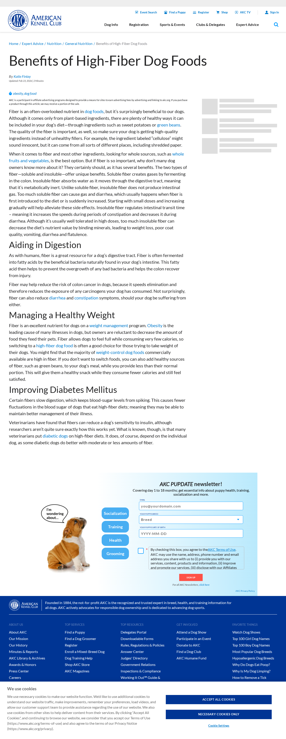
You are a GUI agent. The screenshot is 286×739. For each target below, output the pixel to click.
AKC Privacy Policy (245, 591)
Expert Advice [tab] (247, 24)
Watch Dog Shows (246, 632)
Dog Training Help (79, 658)
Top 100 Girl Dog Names (251, 638)
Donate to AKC (188, 645)
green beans (168, 124)
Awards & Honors (22, 664)
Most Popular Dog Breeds (252, 651)
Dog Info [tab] (111, 24)
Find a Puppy (177, 12)
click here (204, 584)
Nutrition (54, 43)
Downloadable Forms (137, 638)
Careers (15, 677)
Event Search (148, 12)
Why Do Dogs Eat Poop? (251, 664)
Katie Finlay (22, 76)
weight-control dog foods (120, 352)
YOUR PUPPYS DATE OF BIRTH (152, 527)
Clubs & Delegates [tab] (210, 24)
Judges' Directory (134, 658)
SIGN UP (191, 577)
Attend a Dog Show (191, 632)
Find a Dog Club (189, 651)
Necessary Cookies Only (219, 714)
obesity (18, 93)
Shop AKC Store (77, 664)
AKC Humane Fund (191, 658)
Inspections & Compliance (141, 671)
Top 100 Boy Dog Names (251, 645)
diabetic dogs (55, 435)
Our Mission (18, 638)
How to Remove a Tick (249, 677)
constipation (86, 297)
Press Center (19, 671)
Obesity (154, 325)
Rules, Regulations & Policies (142, 645)
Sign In (274, 12)
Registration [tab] (139, 24)
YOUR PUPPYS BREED (149, 514)
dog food (30, 93)
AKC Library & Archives (27, 658)
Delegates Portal (133, 632)
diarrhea (57, 297)
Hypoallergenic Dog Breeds (253, 658)
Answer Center (132, 651)
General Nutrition (79, 43)
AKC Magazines (77, 671)
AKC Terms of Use (222, 549)
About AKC (18, 632)
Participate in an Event (194, 638)
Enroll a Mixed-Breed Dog (85, 651)
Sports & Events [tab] (172, 24)
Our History (18, 645)
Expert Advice (32, 43)
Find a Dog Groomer (80, 638)
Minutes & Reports (23, 651)
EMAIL (142, 500)
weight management (108, 325)
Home (13, 43)
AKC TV (245, 12)
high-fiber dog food (54, 345)
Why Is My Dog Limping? (251, 671)
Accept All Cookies (218, 699)
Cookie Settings (218, 725)
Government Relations (138, 664)
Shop (224, 12)
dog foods (94, 111)
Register (203, 12)
